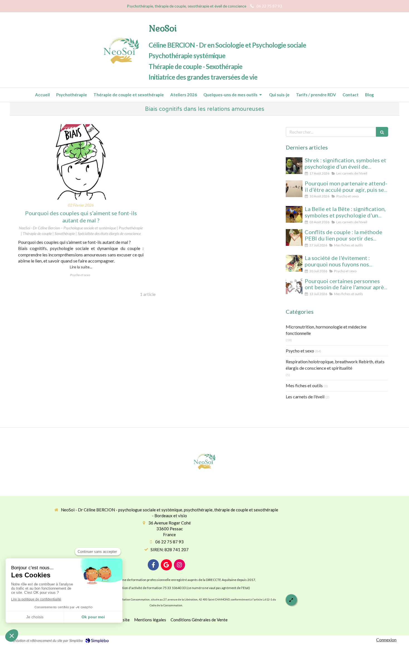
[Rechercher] (382, 132)
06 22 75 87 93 (169, 541)
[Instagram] (179, 564)
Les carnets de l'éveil (305, 396)
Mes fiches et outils (304, 385)
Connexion (386, 639)
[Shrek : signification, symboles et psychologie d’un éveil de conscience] (294, 165)
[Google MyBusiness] (166, 564)
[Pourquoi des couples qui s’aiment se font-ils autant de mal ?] (81, 162)
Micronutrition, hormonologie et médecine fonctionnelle (326, 330)
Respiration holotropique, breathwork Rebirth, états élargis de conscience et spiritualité (335, 365)
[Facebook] (153, 564)
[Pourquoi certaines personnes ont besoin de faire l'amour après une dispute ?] (294, 286)
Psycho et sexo (300, 350)
